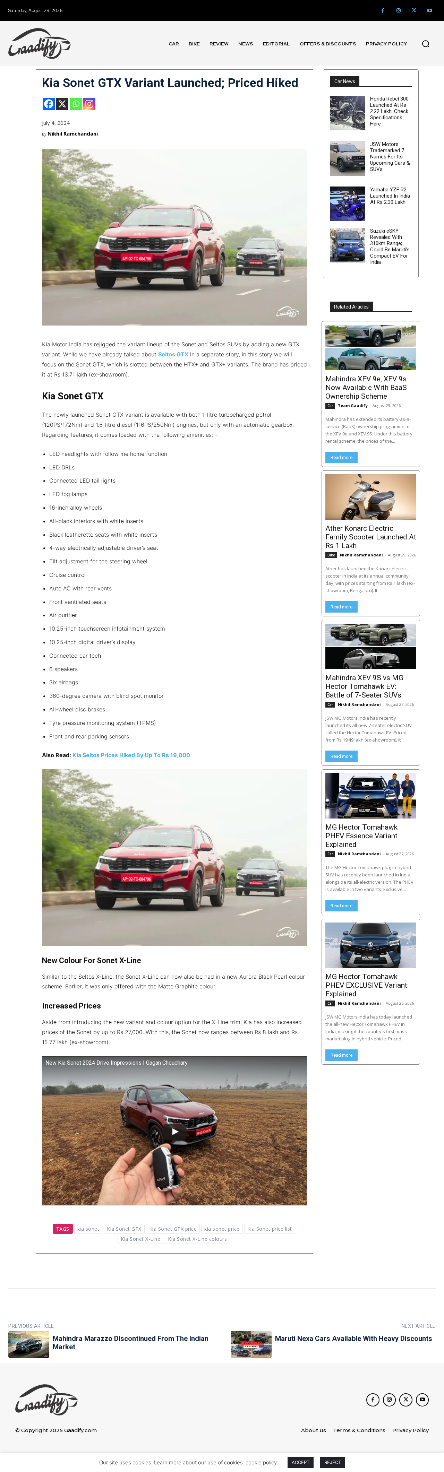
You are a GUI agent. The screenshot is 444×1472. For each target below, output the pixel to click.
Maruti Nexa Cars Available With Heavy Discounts (353, 1338)
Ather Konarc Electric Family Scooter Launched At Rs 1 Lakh (370, 537)
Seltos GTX (173, 354)
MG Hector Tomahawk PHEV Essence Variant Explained (361, 836)
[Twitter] (414, 11)
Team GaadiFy (353, 405)
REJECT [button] (332, 1462)
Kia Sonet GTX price (173, 1229)
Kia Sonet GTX (124, 1229)
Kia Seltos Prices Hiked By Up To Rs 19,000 (131, 755)
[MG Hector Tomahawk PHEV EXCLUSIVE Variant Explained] (370, 945)
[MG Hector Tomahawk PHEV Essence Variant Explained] (370, 796)
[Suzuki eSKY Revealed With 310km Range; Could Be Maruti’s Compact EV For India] (347, 245)
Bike (331, 555)
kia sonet (88, 1229)
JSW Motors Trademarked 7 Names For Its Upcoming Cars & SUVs (390, 156)
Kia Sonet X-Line (140, 1239)
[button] (426, 44)
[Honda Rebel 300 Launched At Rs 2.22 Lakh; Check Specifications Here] (347, 113)
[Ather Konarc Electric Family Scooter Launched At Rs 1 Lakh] (370, 497)
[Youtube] (430, 11)
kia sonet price (222, 1229)
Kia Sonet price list (269, 1229)
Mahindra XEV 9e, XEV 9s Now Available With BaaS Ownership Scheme (366, 387)
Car (330, 405)
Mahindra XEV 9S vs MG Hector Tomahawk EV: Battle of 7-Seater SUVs (364, 686)
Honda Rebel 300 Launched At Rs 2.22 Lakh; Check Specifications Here (389, 111)
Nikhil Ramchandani (73, 133)
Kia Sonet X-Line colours (197, 1239)
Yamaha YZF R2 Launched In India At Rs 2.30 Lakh (390, 196)
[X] (62, 104)
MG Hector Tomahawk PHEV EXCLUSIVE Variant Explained (366, 985)
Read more (341, 457)
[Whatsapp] (76, 104)
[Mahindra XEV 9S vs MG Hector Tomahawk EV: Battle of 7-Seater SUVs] (370, 646)
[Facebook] (383, 11)
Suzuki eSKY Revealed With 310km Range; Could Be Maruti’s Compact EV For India (390, 246)
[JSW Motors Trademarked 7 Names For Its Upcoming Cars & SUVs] (347, 158)
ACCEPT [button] (300, 1462)
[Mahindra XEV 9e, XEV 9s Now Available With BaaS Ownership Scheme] (370, 347)
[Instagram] (398, 11)
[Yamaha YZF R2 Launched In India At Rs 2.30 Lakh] (347, 204)
